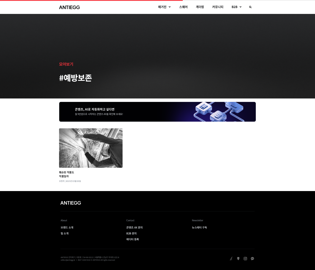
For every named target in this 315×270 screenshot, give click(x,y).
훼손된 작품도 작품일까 (66, 174)
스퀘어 (183, 7)
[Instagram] (245, 258)
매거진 (162, 7)
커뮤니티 (217, 7)
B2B (234, 7)
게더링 (200, 7)
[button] (250, 7)
